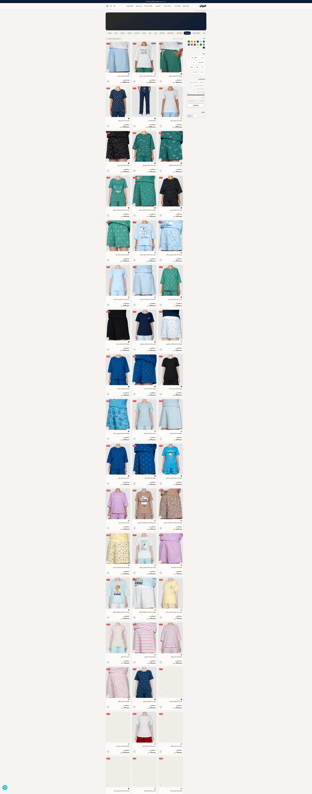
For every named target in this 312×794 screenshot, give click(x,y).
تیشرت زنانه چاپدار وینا (124, 523)
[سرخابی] (192, 44)
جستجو (190, 116)
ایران (150, 33)
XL (202, 67)
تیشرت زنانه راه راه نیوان (176, 657)
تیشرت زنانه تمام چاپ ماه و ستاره (121, 299)
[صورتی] (181, 654)
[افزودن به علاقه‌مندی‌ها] (160, 70)
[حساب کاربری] (110, 6)
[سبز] (189, 41)
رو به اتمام (137, 33)
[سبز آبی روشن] (204, 44)
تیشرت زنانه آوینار (125, 657)
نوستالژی (130, 33)
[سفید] (201, 47)
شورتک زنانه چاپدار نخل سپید (122, 255)
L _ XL (202, 58)
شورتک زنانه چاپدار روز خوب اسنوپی (147, 210)
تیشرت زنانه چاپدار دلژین (176, 120)
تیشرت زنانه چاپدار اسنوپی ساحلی (174, 478)
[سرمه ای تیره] (204, 47)
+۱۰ (197, 47)
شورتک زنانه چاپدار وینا (176, 567)
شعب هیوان (139, 6)
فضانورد (122, 33)
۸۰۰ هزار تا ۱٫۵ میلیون (194, 82)
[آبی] (204, 41)
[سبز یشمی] (195, 44)
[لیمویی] (128, 565)
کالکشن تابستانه (148, 6)
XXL (197, 67)
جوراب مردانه (153, 24)
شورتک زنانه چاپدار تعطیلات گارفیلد (147, 612)
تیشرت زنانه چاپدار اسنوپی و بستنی (174, 612)
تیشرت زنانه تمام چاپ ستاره (175, 389)
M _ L (202, 72)
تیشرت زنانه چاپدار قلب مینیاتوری (148, 344)
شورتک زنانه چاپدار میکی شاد (122, 746)
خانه (205, 11)
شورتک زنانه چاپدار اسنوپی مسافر (174, 255)
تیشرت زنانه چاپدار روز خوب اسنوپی (121, 210)
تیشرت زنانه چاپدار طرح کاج (149, 165)
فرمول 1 (109, 33)
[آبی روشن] (201, 41)
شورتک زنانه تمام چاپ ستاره (122, 344)
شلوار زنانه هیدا (152, 120)
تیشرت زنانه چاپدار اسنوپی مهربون (148, 567)
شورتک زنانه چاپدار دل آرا (150, 389)
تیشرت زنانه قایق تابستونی (149, 701)
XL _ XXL (195, 72)
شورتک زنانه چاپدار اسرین (123, 165)
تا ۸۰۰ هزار (202, 82)
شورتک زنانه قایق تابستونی (175, 701)
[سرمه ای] (189, 44)
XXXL (191, 67)
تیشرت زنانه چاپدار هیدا (123, 120)
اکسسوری (158, 6)
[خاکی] (195, 41)
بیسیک (144, 33)
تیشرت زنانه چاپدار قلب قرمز (149, 746)
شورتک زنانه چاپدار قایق (123, 701)
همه (204, 33)
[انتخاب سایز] (160, 81)
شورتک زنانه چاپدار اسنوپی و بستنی (121, 567)
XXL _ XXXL (194, 58)
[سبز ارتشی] (201, 44)
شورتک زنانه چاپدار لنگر (150, 478)
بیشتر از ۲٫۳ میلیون (200, 89)
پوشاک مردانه (167, 6)
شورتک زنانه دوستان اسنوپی (175, 76)
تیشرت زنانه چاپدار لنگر (123, 478)
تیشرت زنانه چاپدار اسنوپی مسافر (148, 255)
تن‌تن (155, 33)
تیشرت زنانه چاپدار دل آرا (123, 389)
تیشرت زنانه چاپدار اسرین (176, 210)
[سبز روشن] (198, 44)
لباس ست (196, 11)
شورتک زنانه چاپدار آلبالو (176, 791)
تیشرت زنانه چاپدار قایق (176, 746)
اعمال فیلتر (196, 105)
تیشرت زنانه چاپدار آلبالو (150, 791)
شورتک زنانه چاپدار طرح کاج (175, 165)
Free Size (201, 62)
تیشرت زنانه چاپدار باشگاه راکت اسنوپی (146, 523)
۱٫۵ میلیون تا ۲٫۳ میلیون (199, 85)
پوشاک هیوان (186, 6)
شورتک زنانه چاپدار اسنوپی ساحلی (121, 433)
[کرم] (181, 520)
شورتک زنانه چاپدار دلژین (123, 76)
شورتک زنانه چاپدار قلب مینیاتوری (174, 344)
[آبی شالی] (198, 41)
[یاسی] (128, 520)
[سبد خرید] (107, 6)
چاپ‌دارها (162, 33)
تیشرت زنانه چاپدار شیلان (150, 433)
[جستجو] (114, 6)
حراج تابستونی (130, 6)
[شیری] (155, 74)
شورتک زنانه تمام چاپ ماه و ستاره (148, 299)
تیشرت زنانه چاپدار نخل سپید (175, 299)
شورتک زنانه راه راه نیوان (150, 657)
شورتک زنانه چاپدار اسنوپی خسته (121, 791)
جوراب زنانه (153, 20)
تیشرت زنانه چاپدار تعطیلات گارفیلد (121, 612)
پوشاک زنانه (177, 6)
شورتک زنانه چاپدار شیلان (176, 433)
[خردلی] (192, 41)
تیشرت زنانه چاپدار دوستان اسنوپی (147, 76)
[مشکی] (128, 163)
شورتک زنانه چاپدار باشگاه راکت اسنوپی (173, 523)
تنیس (116, 33)
